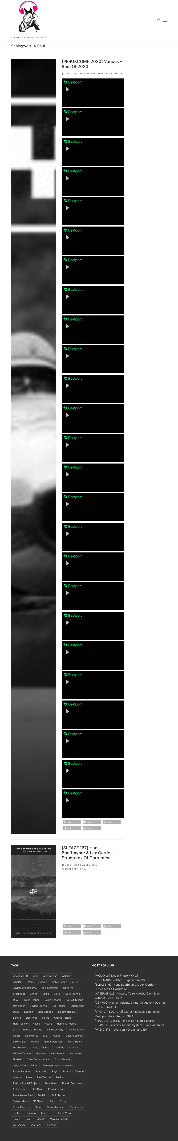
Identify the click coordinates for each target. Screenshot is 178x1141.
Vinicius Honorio (59, 1118)
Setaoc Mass (20, 1101)
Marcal (35, 1041)
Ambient (17, 981)
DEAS (16, 999)
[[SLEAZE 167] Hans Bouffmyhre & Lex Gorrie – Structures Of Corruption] (33, 891)
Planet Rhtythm (21, 1071)
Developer (19, 1005)
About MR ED (20, 975)
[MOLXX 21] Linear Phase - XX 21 (116, 975)
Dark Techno (72, 993)
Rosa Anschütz (56, 1089)
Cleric (57, 993)
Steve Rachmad (56, 1107)
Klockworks (31, 1035)
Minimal (73, 1047)
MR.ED (67, 73)
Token (16, 1118)
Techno (17, 1113)
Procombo (41, 1071)
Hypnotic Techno (66, 1023)
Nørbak (17, 1059)
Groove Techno (62, 1017)
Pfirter (34, 1065)
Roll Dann (38, 1089)
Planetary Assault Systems (58, 1065)
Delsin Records (52, 999)
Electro (17, 1017)
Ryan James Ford (23, 1095)
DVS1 (16, 1011)
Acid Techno (50, 975)
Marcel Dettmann (53, 1041)
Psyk (55, 1071)
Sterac (38, 1107)
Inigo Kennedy (55, 1029)
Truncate (40, 1118)
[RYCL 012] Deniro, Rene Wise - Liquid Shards (125, 1020)
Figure (45, 1017)
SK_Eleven (38, 1101)
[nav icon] (165, 20)
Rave (29, 1077)
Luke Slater (19, 1041)
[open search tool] (158, 20)
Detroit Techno (74, 999)
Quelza (17, 1077)
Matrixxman (19, 1047)
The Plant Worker (62, 1113)
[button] (72, 822)
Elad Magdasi (45, 1011)
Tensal (44, 1113)
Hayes (36, 1023)
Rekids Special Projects (26, 1083)
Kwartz (56, 1035)
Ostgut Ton (19, 1065)
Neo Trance (57, 1053)
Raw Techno (44, 1077)
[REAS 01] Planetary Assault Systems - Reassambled (129, 1025)
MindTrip (59, 1047)
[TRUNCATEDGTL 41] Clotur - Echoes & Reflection (128, 1011)
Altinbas (66, 975)
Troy (27, 1118)
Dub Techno (59, 1005)
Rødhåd (42, 1095)
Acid (35, 975)
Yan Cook (36, 1124)
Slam (52, 1101)
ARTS (75, 981)
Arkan (43, 981)
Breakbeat (19, 993)
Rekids (59, 1077)
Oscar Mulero (62, 1059)
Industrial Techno (32, 1029)
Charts (33, 993)
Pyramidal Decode (73, 1071)
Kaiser (16, 1035)
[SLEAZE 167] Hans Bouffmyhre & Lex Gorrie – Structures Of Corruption (87, 852)
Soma (63, 1101)
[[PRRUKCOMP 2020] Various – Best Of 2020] (33, 446)
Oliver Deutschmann (38, 1059)
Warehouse (19, 1124)
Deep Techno (31, 999)
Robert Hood (20, 1089)
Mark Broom (75, 1041)
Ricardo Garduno (71, 1083)
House (48, 1023)
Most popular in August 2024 (114, 1016)
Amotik (31, 981)
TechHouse (76, 1107)
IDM (15, 1029)
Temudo (31, 1113)
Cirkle (45, 993)
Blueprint (68, 987)
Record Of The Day (111, 73)
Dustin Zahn (77, 1005)
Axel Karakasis (50, 987)
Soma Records (21, 1107)
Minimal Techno (22, 1053)
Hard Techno (20, 1023)
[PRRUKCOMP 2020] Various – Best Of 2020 (92, 64)
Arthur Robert (59, 981)
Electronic (31, 1017)
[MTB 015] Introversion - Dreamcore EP (121, 1029)
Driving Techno (38, 1005)
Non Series (76, 1053)
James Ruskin (76, 1029)
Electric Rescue (67, 1011)
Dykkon (28, 1011)
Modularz (41, 1053)
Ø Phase (51, 1124)
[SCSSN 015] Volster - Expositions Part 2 (122, 980)
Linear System (74, 1035)
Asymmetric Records (25, 987)
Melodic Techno (40, 1047)
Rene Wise (50, 1083)
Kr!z (45, 1035)
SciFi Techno (59, 1095)
